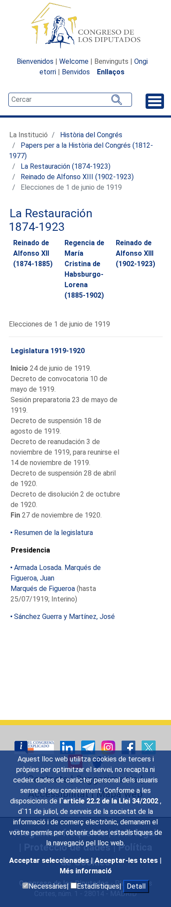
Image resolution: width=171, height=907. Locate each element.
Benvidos (76, 72)
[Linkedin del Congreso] (68, 747)
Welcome (74, 61)
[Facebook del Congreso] (129, 747)
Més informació (86, 871)
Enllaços (111, 72)
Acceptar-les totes (127, 860)
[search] (70, 100)
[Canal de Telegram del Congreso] (89, 747)
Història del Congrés (91, 135)
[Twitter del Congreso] (148, 747)
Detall (136, 886)
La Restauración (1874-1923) (65, 166)
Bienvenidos (35, 61)
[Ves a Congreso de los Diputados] (85, 25)
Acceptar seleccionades (50, 860)
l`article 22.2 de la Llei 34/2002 (109, 801)
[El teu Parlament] (35, 747)
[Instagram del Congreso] (109, 747)
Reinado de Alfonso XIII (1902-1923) (77, 177)
